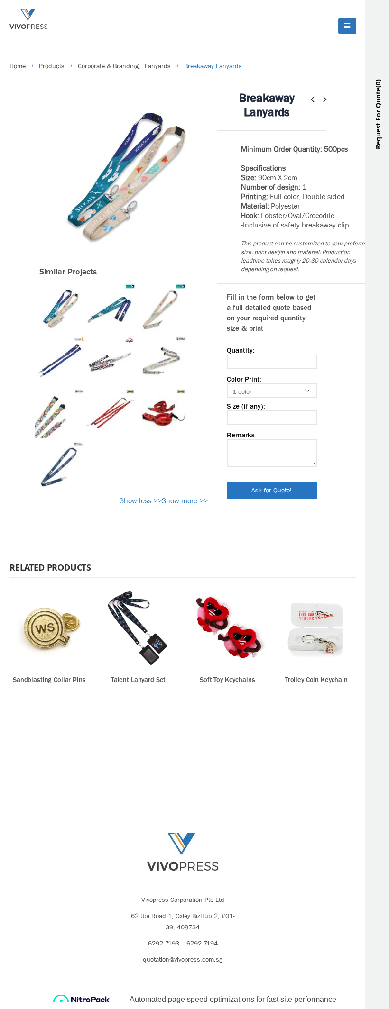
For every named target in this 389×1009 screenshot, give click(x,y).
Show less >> (141, 501)
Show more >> (185, 501)
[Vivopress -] (28, 19)
